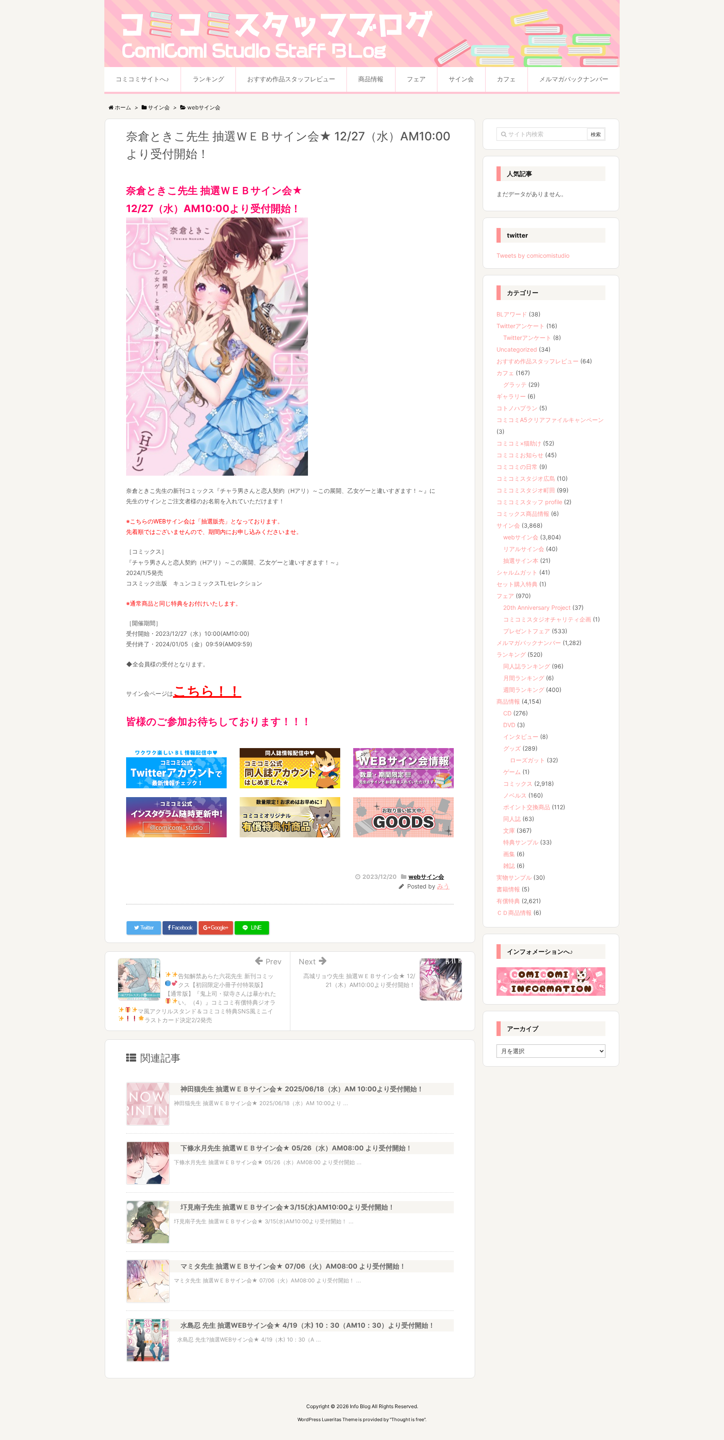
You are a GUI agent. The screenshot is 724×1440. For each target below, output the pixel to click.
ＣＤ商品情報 (514, 912)
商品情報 (508, 701)
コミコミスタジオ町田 (525, 490)
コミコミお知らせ (519, 454)
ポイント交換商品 (526, 807)
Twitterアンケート (520, 325)
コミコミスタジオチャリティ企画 (547, 619)
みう (443, 886)
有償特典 (508, 900)
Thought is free (407, 1419)
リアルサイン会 (523, 548)
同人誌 (512, 818)
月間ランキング (523, 677)
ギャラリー (511, 396)
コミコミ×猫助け (518, 443)
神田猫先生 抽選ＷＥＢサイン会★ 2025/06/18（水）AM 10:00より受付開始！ (302, 1089)
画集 (509, 853)
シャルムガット (517, 572)
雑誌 (509, 865)
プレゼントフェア (526, 631)
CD (507, 713)
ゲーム (512, 771)
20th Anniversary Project (537, 607)
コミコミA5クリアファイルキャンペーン (550, 419)
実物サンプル (514, 877)
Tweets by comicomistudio (532, 255)
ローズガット (527, 760)
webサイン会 (426, 876)
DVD (509, 724)
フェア (505, 595)
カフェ (505, 372)
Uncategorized (516, 349)
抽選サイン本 (520, 560)
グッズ (512, 748)
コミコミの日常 (517, 466)
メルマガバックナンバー (528, 642)
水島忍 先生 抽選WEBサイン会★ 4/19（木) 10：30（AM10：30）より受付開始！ (308, 1325)
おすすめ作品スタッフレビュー (537, 361)
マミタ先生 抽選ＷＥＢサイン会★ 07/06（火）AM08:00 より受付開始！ (293, 1266)
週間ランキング (523, 689)
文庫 (509, 830)
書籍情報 (508, 889)
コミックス (518, 783)
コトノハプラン (517, 408)
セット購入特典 (517, 584)
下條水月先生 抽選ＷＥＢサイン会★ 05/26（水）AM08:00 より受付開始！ (296, 1148)
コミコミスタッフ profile (529, 501)
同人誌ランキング (526, 666)
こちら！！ (207, 691)
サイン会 (508, 525)
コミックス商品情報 (522, 513)
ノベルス (515, 795)
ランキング (511, 654)
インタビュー (520, 736)
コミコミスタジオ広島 (525, 478)
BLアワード (511, 314)
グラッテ (515, 384)
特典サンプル (520, 842)
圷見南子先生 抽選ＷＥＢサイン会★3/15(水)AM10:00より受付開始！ (288, 1207)
